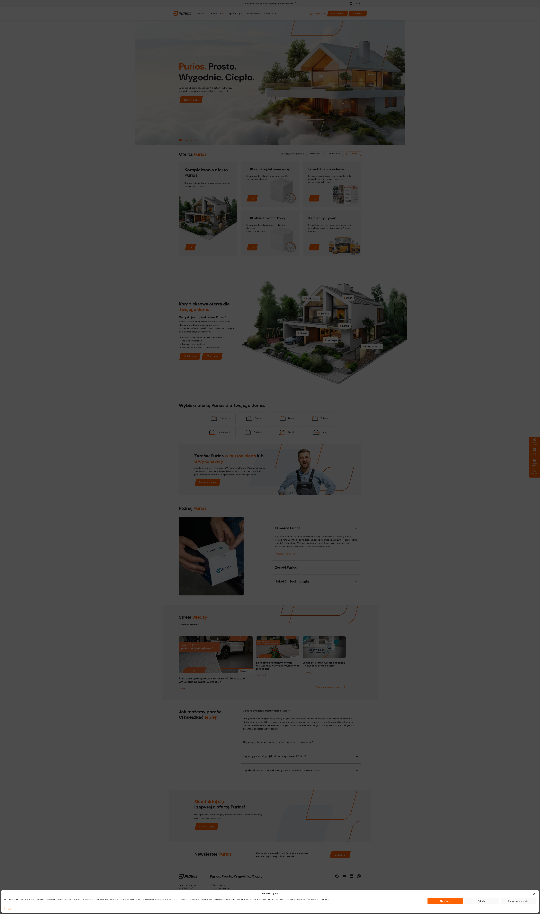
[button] (534, 893)
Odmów (482, 901)
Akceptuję (445, 901)
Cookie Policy (9, 909)
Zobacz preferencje (518, 901)
